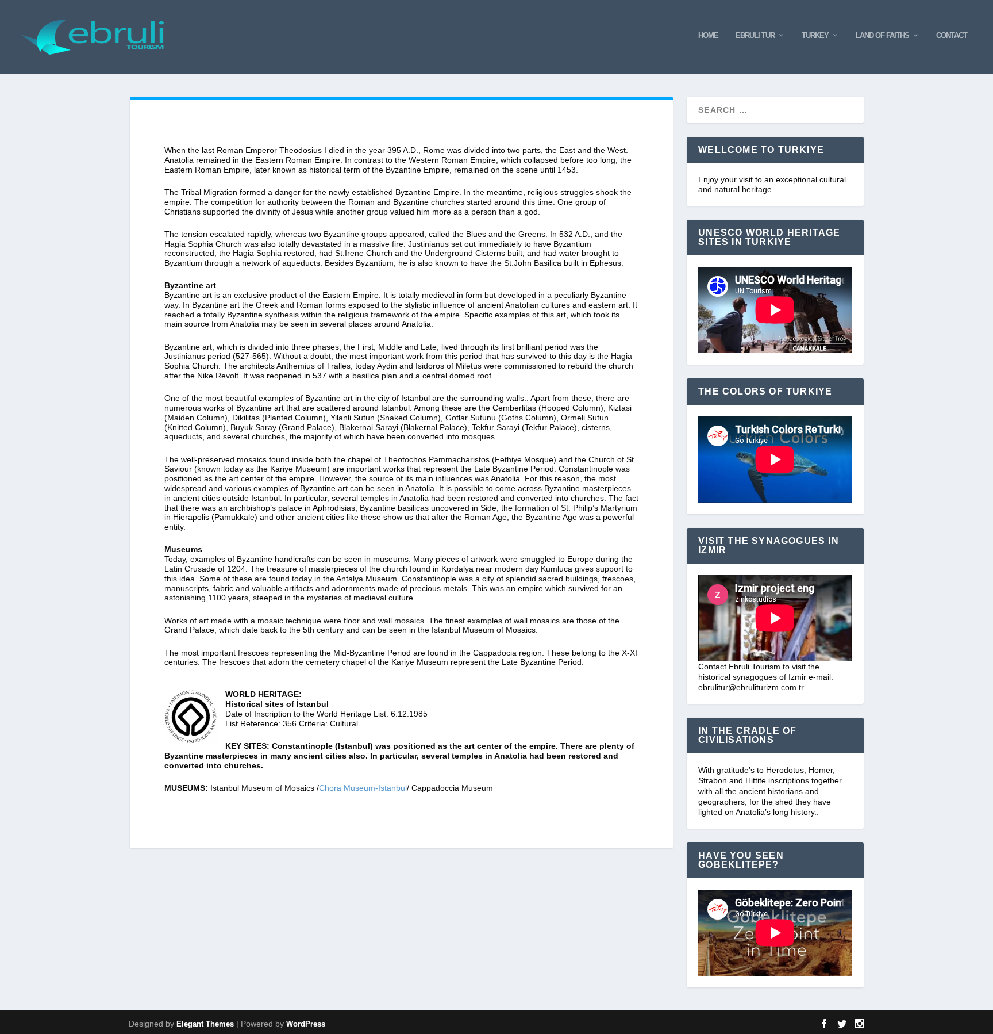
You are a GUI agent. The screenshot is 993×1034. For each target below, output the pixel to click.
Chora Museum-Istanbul (363, 787)
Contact (951, 35)
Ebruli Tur (755, 35)
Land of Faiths (882, 35)
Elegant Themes (205, 1024)
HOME (708, 35)
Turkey (815, 35)
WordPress (305, 1024)
